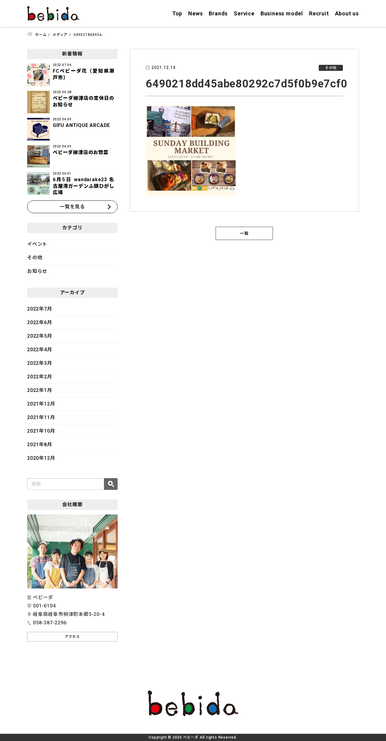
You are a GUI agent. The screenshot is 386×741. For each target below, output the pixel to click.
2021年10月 (41, 431)
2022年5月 (39, 336)
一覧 (244, 233)
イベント (37, 244)
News (195, 13)
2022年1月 (39, 390)
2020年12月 (41, 458)
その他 (34, 257)
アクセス (72, 637)
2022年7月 (39, 309)
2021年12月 (41, 404)
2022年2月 (39, 377)
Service (244, 13)
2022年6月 (39, 322)
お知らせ (37, 271)
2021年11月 (41, 417)
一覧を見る (72, 207)
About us (347, 13)
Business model (282, 13)
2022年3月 (39, 363)
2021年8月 (39, 444)
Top (177, 13)
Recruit (319, 13)
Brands (218, 13)
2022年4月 (39, 349)
